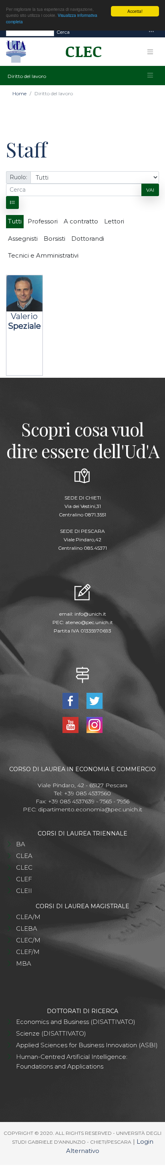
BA (20, 844)
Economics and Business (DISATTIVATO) (75, 1022)
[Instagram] (94, 724)
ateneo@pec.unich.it (89, 622)
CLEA (24, 856)
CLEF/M (28, 952)
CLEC (24, 867)
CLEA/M (28, 917)
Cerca (63, 32)
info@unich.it (90, 614)
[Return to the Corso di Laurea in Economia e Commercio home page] (80, 52)
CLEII (24, 891)
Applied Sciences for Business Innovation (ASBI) (87, 1045)
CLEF (24, 879)
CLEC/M (28, 940)
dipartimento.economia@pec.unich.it (90, 809)
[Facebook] (71, 700)
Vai (150, 190)
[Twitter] (94, 700)
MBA (23, 963)
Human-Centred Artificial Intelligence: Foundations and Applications (71, 1061)
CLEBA (26, 928)
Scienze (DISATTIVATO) (51, 1033)
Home (19, 93)
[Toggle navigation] (151, 32)
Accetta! (135, 11)
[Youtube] (71, 724)
